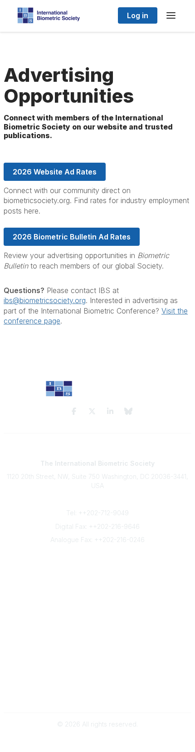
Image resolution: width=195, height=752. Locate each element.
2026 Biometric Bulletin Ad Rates (72, 236)
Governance (98, 693)
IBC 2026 (97, 657)
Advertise (97, 594)
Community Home (98, 639)
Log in (137, 15)
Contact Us (97, 585)
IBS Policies (97, 612)
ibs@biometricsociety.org (45, 300)
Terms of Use (97, 684)
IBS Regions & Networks (97, 648)
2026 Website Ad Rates (55, 171)
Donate (97, 603)
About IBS (97, 576)
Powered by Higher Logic (97, 740)
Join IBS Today (97, 567)
